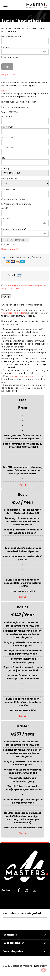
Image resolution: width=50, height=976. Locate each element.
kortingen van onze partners (24, 376)
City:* (4, 158)
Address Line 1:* (8, 137)
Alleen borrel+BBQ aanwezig (17, 204)
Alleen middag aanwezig (15, 199)
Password (6, 47)
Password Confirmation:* (13, 229)
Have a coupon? (9, 249)
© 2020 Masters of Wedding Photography (25, 965)
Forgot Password (9, 74)
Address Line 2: (8, 147)
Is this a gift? (9, 244)
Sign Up (23, 484)
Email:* (4, 208)
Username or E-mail (11, 36)
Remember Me (10, 57)
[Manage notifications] (43, 970)
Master (4, 90)
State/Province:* (9, 178)
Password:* (6, 218)
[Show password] (44, 52)
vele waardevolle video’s (13, 313)
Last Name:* (7, 126)
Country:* (6, 168)
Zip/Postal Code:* (10, 189)
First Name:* (7, 116)
